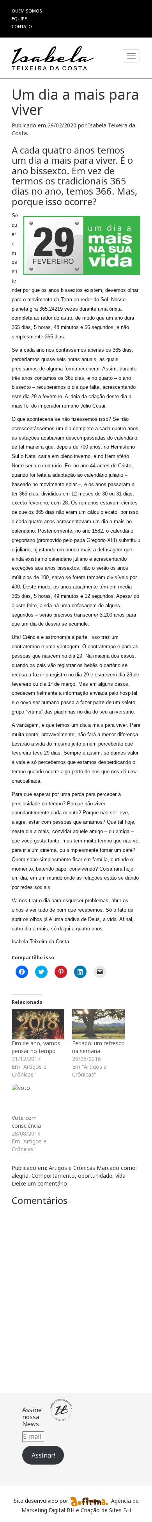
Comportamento (53, 1175)
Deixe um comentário (39, 1183)
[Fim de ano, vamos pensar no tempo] (38, 1024)
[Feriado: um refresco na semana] (98, 1024)
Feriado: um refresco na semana (98, 1047)
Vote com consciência (26, 1121)
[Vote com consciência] (38, 1099)
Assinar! (43, 1455)
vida (120, 1175)
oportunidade (95, 1175)
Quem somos (27, 11)
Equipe (19, 18)
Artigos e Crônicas (72, 1167)
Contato (22, 26)
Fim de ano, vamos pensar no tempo (36, 1047)
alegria (20, 1175)
